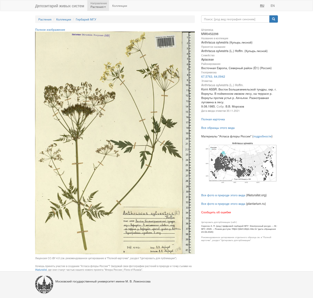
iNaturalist (41, 269)
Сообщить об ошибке (216, 212)
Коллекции (119, 5)
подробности (262, 136)
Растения (45, 19)
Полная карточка (213, 119)
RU (262, 5)
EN (273, 5)
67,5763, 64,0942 (213, 76)
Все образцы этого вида (218, 127)
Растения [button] (97, 6)
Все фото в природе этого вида (223, 195)
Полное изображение (50, 29)
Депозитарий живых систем (59, 5)
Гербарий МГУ (86, 19)
